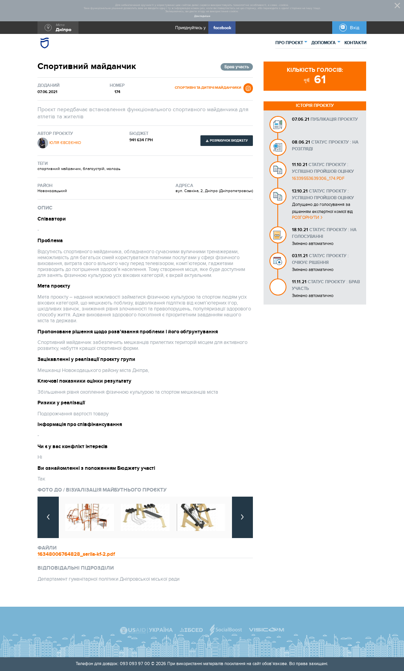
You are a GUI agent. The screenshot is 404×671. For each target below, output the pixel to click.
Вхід (354, 27)
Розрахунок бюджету (229, 140)
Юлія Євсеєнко (65, 142)
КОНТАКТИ (355, 42)
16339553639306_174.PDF (318, 178)
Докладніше (202, 16)
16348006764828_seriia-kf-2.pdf (76, 554)
